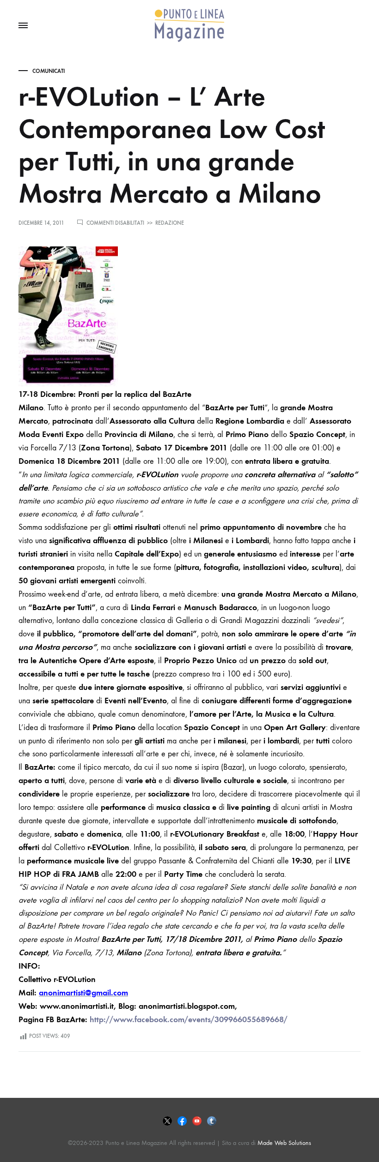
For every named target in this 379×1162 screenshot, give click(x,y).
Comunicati (48, 71)
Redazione (169, 223)
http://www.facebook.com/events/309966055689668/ (188, 1019)
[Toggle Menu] (23, 26)
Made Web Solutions (284, 1143)
